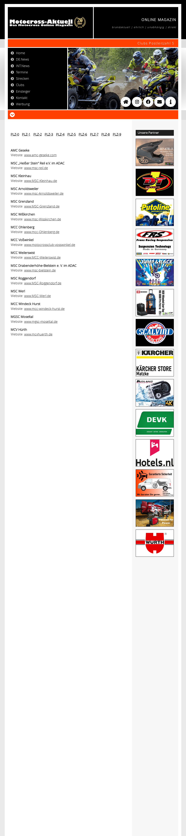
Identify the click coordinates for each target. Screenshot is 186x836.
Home (20, 53)
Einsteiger (23, 91)
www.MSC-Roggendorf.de (42, 283)
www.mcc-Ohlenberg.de (41, 232)
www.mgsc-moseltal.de (41, 321)
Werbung (23, 104)
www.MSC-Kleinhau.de (40, 181)
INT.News (22, 66)
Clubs (20, 85)
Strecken (22, 78)
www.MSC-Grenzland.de (42, 206)
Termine (22, 72)
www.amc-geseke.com (40, 155)
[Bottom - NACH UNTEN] (12, 114)
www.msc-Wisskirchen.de (42, 219)
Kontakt (21, 98)
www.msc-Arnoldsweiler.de (44, 193)
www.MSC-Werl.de (37, 296)
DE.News (22, 59)
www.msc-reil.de (36, 168)
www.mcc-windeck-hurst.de (44, 308)
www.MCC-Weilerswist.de (42, 257)
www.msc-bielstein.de (40, 270)
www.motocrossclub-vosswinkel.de (49, 244)
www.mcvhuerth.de (38, 334)
